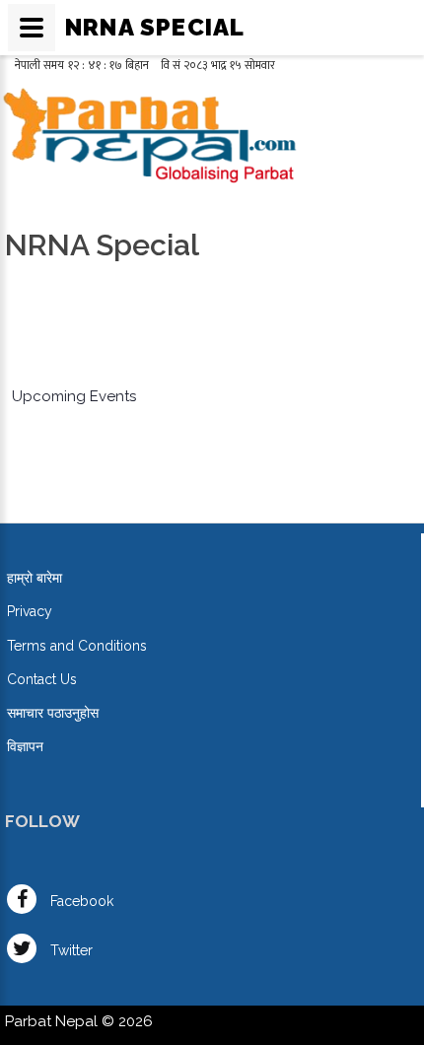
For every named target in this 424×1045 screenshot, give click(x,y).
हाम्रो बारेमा (34, 578)
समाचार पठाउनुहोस (53, 713)
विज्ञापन (25, 746)
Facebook (79, 901)
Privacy (29, 611)
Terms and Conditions (77, 646)
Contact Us (42, 679)
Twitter (69, 950)
